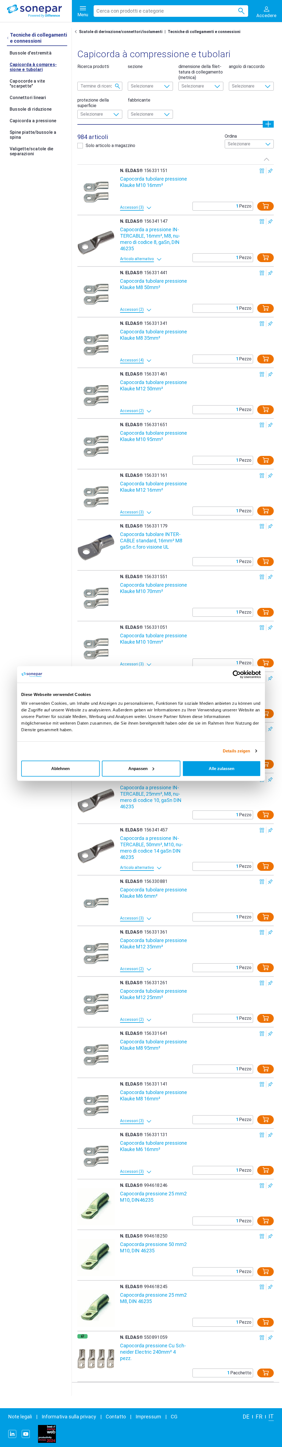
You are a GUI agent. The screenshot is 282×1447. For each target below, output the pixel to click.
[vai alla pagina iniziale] (39, 11)
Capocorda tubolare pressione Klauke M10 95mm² (153, 436)
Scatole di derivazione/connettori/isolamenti (120, 31)
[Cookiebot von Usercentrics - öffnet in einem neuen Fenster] (237, 674)
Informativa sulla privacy (69, 1416)
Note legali (20, 1416)
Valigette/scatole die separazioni (31, 151)
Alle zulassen (221, 768)
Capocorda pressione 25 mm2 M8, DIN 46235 (153, 1298)
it (271, 1416)
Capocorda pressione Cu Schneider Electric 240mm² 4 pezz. (153, 1352)
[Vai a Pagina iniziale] (77, 31)
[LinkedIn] (12, 1434)
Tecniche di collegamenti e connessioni (204, 31)
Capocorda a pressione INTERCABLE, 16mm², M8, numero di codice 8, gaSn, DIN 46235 (150, 239)
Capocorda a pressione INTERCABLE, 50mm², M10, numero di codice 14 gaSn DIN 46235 (151, 847)
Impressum (148, 1416)
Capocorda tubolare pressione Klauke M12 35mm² (153, 943)
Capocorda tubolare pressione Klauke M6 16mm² (153, 1146)
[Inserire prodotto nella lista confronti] (262, 170)
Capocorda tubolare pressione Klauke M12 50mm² (153, 385)
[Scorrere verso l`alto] (267, 159)
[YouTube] (26, 1434)
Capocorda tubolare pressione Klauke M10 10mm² (153, 639)
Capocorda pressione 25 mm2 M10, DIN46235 (153, 1197)
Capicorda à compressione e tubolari (33, 67)
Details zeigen (236, 751)
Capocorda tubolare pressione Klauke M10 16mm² (153, 182)
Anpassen (138, 768)
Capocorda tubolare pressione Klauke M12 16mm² (153, 487)
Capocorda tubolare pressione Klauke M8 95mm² (153, 1045)
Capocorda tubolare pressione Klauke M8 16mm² (153, 1095)
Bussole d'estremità (30, 53)
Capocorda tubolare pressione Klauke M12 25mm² (153, 994)
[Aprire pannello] (268, 124)
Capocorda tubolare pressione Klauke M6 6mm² (153, 893)
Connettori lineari (28, 97)
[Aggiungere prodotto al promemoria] (270, 170)
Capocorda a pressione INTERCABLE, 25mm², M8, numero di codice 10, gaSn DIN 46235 (150, 797)
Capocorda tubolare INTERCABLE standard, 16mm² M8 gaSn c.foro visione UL (151, 540)
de (246, 1416)
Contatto (116, 1416)
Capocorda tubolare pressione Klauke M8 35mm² (153, 335)
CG (174, 1416)
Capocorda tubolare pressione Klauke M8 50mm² (153, 284)
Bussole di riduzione (30, 109)
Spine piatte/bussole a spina (33, 135)
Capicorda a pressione (33, 120)
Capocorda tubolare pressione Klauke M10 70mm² (153, 588)
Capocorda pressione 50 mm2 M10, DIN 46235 (153, 1247)
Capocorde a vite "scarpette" (27, 83)
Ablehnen (60, 768)
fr (259, 1416)
